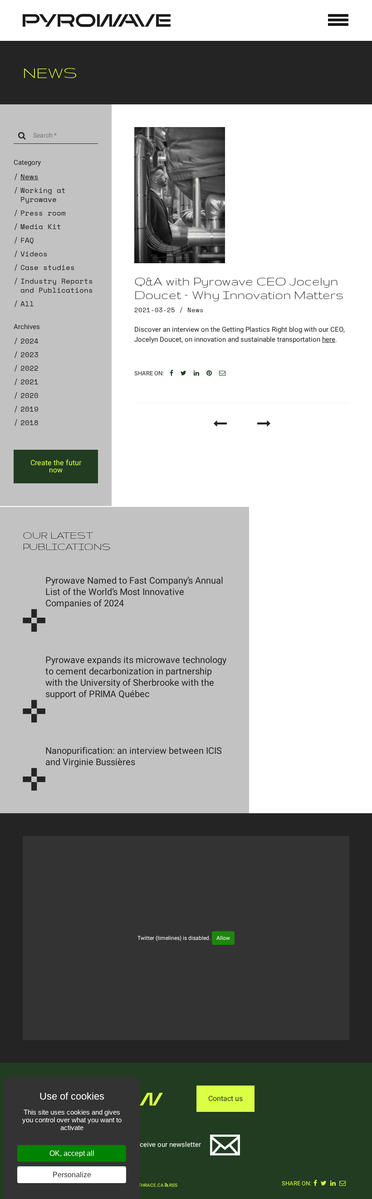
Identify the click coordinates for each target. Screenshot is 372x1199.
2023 (29, 354)
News (29, 176)
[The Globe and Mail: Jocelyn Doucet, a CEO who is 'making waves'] (220, 423)
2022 (29, 368)
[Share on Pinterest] (209, 373)
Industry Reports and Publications (56, 285)
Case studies (47, 267)
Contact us (225, 1098)
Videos (34, 253)
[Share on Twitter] (183, 373)
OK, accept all (71, 1153)
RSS (172, 1186)
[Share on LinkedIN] (196, 373)
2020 (29, 395)
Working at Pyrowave (43, 195)
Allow (223, 938)
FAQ (27, 240)
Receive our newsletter (166, 1145)
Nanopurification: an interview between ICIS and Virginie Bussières (133, 756)
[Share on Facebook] (171, 373)
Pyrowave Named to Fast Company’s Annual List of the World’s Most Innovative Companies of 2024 (134, 592)
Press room (43, 212)
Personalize (72, 1175)
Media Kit (40, 226)
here (328, 339)
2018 (29, 422)
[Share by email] (222, 373)
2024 (29, 340)
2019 (29, 408)
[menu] (338, 20)
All (27, 303)
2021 (29, 381)
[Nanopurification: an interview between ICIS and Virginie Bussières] (34, 779)
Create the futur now (55, 466)
